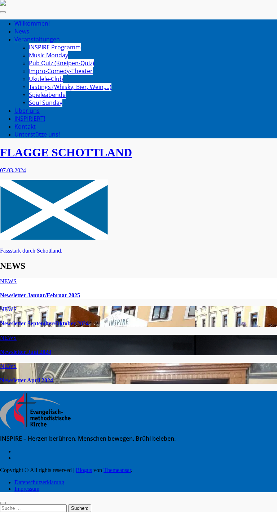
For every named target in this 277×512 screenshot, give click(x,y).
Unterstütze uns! (37, 134)
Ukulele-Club (46, 79)
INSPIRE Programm (55, 47)
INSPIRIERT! (29, 119)
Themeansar (117, 470)
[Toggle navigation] (3, 12)
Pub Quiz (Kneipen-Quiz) (61, 63)
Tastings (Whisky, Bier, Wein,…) (70, 87)
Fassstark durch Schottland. (31, 251)
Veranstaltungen (37, 39)
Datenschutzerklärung (39, 482)
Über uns (27, 111)
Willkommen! (32, 23)
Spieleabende (47, 95)
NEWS (8, 281)
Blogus (84, 470)
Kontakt (25, 126)
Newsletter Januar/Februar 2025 (40, 295)
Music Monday (48, 55)
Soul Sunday (45, 103)
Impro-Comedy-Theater (61, 71)
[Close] (3, 503)
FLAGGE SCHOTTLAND (66, 152)
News (21, 31)
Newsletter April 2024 (26, 380)
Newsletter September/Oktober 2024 (44, 323)
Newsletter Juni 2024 (25, 352)
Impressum (26, 489)
